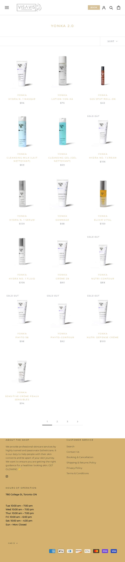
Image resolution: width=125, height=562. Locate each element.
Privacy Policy (74, 467)
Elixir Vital (103, 220)
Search (70, 446)
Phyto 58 (22, 337)
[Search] (111, 7)
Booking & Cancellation (80, 457)
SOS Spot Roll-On (103, 99)
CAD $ (11, 543)
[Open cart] (118, 7)
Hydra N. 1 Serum (22, 220)
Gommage (62, 220)
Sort (111, 41)
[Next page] (78, 421)
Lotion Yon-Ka (62, 99)
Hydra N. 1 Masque (22, 99)
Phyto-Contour (62, 337)
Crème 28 (62, 278)
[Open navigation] (7, 7)
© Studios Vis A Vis (21, 551)
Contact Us (73, 451)
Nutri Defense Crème (103, 337)
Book (93, 7)
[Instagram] (7, 476)
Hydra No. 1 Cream (103, 158)
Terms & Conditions (78, 473)
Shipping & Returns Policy (81, 462)
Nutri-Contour (102, 278)
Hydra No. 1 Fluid (22, 278)
